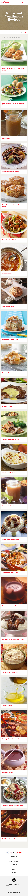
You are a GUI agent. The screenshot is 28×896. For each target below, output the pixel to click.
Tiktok (14, 852)
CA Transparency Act (14, 892)
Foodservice (14, 869)
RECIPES (3, 37)
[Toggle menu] (26, 2)
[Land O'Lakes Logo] (5, 2)
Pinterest (17, 852)
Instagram (11, 852)
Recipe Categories (14, 861)
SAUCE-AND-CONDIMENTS (15, 37)
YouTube (20, 852)
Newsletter (14, 864)
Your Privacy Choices (14, 890)
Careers (14, 872)
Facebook (7, 852)
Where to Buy (14, 856)
